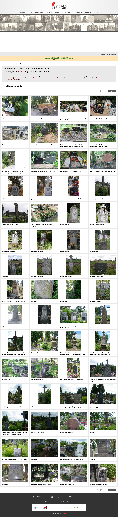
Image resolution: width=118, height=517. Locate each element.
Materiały (67, 12)
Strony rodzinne (24, 12)
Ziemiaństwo (58, 12)
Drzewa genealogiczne (14, 77)
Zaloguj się (113, 54)
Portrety (105, 77)
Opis (6, 77)
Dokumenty (8, 79)
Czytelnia (34, 77)
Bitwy (82, 77)
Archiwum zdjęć (78, 12)
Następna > (111, 91)
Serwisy (35, 497)
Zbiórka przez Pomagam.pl (59, 59)
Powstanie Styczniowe (37, 12)
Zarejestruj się (104, 54)
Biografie (26, 77)
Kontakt (96, 12)
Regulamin (53, 496)
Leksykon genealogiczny (93, 77)
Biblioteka (88, 12)
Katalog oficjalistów (58, 77)
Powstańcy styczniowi (72, 77)
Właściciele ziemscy (45, 77)
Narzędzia (49, 12)
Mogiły (16, 79)
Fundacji (20, 71)
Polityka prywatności (56, 497)
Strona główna (5, 63)
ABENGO (64, 513)
